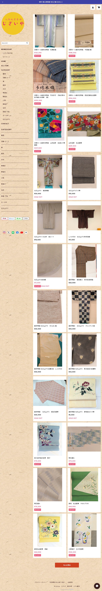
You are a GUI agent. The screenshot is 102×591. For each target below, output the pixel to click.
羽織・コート (7, 77)
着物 (4, 74)
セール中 (5, 115)
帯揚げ (5, 104)
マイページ (6, 57)
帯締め (5, 93)
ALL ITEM (4, 65)
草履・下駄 (6, 112)
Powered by (65, 589)
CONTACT (5, 124)
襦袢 (4, 85)
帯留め (5, 96)
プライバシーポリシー (40, 582)
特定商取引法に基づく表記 (57, 582)
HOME (3, 61)
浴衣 (4, 108)
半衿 (4, 89)
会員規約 (70, 582)
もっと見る (67, 565)
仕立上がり (6, 119)
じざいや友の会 (8, 53)
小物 (4, 100)
